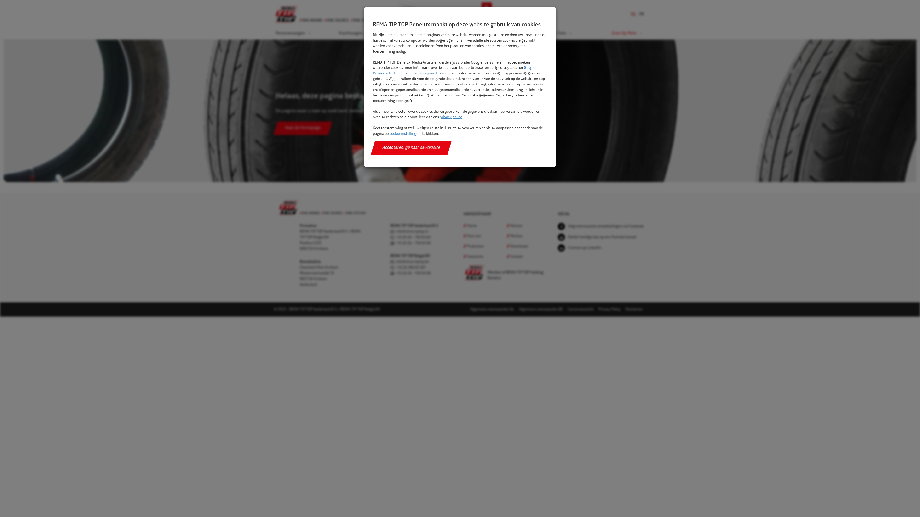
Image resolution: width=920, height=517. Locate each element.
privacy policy (451, 117)
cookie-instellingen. (405, 134)
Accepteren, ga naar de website (411, 148)
